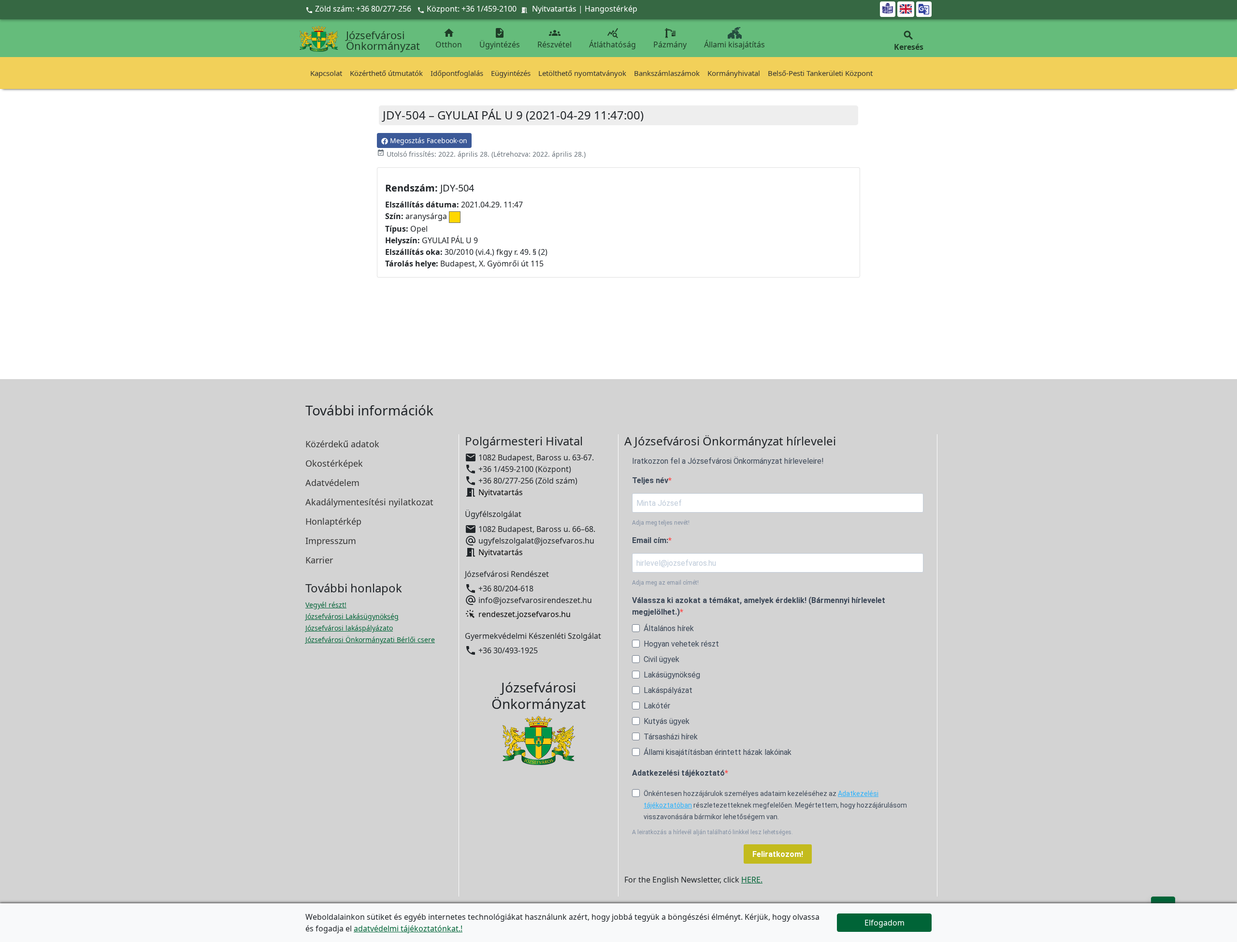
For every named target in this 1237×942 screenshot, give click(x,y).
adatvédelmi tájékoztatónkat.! (408, 928)
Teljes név (650, 480)
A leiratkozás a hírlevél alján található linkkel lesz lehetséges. (712, 832)
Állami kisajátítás (734, 44)
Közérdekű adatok (342, 444)
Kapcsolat (326, 73)
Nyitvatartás (554, 8)
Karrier (319, 560)
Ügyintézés (499, 38)
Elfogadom (884, 922)
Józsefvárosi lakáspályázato (349, 628)
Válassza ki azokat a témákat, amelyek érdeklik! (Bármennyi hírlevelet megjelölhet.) (758, 606)
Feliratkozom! (777, 854)
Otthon (448, 38)
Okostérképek (334, 463)
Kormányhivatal (733, 73)
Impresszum (330, 540)
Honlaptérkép (333, 521)
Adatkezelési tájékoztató (678, 773)
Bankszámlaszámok (667, 73)
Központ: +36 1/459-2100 (472, 8)
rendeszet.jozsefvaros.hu (524, 614)
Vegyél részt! (325, 604)
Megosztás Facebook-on (427, 140)
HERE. (751, 879)
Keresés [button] (908, 40)
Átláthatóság (612, 38)
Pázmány (670, 44)
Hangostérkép (611, 8)
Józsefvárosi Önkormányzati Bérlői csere (370, 639)
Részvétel (554, 38)
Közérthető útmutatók (386, 73)
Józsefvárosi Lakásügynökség (352, 616)
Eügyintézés (511, 73)
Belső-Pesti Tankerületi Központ (820, 73)
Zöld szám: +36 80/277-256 (359, 8)
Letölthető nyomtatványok (582, 73)
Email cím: (650, 540)
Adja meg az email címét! (665, 582)
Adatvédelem (332, 482)
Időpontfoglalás (457, 73)
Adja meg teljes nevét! (661, 522)
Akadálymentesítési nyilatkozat (369, 502)
